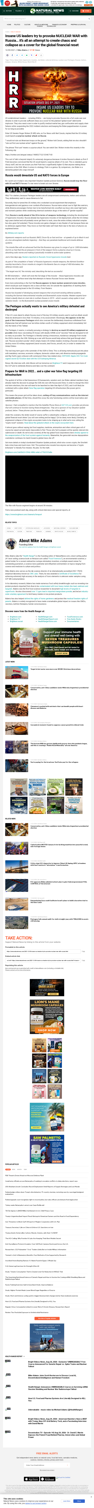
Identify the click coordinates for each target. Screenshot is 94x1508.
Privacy (52, 1485)
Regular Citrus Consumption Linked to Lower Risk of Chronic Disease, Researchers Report (37, 1307)
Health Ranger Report (13, 1356)
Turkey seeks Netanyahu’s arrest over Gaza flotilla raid (24, 1205)
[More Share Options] (41, 55)
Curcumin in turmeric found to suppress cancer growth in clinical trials (57, 725)
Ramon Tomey (43, 666)
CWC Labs (34, 574)
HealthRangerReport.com (48, 619)
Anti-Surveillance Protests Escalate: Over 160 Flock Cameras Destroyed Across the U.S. (36, 1244)
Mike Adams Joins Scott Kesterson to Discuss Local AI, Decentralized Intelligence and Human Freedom (52, 1376)
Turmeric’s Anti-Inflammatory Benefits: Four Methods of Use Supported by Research (35, 1255)
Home (9, 24)
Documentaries (73, 621)
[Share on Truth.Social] (31, 55)
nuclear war (62, 60)
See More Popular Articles (47, 1318)
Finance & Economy (59, 24)
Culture (27, 24)
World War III (32, 62)
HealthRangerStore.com (47, 621)
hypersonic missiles (30, 60)
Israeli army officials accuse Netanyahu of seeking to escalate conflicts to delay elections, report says (41, 1181)
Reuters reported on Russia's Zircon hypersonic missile (44, 257)
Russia (77, 60)
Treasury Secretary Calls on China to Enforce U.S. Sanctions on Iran (29, 1227)
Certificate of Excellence (69, 574)
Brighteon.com (15, 617)
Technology (51, 26)
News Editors (43, 741)
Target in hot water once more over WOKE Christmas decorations (55, 669)
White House (22, 62)
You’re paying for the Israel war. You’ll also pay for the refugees (54, 762)
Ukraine (14, 62)
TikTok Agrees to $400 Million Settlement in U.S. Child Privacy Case (29, 1211)
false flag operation (37, 388)
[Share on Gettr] (36, 55)
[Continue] (67, 1465)
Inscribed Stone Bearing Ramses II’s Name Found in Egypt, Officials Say (30, 1261)
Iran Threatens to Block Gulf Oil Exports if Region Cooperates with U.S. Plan (32, 1222)
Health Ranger (16, 32)
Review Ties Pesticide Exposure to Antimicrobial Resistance (26, 1312)
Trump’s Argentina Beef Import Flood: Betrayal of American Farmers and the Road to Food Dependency (42, 1216)
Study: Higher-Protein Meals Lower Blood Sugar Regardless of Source (30, 1290)
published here (42, 1492)
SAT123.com (66, 405)
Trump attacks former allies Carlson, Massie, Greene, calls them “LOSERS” (31, 1233)
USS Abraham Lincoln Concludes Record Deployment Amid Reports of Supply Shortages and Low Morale (42, 1187)
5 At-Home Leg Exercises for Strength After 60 (22, 1266)
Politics (17, 24)
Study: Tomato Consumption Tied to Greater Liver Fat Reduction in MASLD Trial (34, 1272)
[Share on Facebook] (12, 55)
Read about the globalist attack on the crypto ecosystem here (48, 423)
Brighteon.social (16, 621)
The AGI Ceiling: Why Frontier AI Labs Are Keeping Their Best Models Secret (33, 1238)
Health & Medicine (41, 24)
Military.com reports (16, 233)
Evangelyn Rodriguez (45, 722)
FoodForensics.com (75, 617)
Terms (57, 1485)
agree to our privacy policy (35, 1503)
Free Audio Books (74, 619)
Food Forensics (55, 559)
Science (40, 26)
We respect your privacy (47, 1470)
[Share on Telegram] (22, 55)
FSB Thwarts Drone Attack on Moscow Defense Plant (24, 1175)
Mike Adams (22, 50)
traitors (83, 60)
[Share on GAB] (27, 55)
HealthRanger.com (45, 617)
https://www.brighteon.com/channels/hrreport (23, 514)
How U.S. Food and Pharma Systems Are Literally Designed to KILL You (30, 1301)
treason (8, 62)
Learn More (66, 1501)
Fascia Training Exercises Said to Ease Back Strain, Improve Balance (29, 1285)
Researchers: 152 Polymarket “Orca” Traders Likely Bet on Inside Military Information (35, 1249)
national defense (52, 60)
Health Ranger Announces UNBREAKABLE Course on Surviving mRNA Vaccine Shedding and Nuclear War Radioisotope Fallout (58, 1388)
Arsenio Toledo (43, 704)
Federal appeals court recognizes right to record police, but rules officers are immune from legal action (41, 1200)
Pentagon (71, 60)
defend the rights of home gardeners (39, 598)
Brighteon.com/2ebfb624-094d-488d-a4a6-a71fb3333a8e (28, 452)
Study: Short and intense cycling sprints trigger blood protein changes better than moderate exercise (41, 1296)
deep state (18, 60)
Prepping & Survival (78, 24)
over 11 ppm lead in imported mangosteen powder (52, 591)
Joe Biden (41, 60)
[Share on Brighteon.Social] (7, 55)
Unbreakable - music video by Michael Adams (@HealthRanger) (55, 1410)
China (12, 60)
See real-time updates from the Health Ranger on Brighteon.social (40, 547)
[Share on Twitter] (17, 55)
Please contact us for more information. (18, 970)
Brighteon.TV (57, 363)
